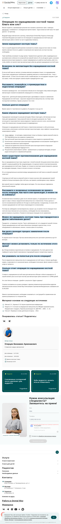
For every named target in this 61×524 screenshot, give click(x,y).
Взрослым (22, 2)
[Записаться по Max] (57, 2)
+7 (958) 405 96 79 (40, 2)
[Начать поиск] (57, 452)
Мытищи (7, 486)
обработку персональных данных (47, 436)
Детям (30, 2)
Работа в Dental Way (12, 501)
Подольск (7, 491)
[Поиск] (57, 8)
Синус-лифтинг (9, 135)
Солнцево (7, 481)
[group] (16, 381)
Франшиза (7, 505)
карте (12, 496)
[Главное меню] (4, 8)
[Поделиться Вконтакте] (4, 321)
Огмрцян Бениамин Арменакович (21, 344)
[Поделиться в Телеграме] (9, 321)
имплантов (5, 29)
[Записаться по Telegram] (51, 2)
